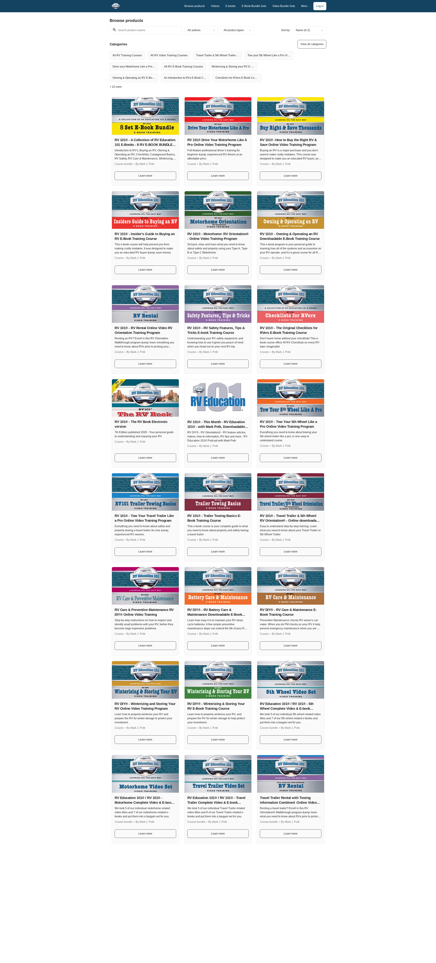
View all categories (311, 44)
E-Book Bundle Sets (254, 6)
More (304, 6)
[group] (204, 66)
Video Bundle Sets (283, 6)
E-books (230, 6)
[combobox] (201, 30)
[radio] (127, 55)
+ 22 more (116, 86)
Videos (215, 6)
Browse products (194, 6)
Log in (320, 6)
